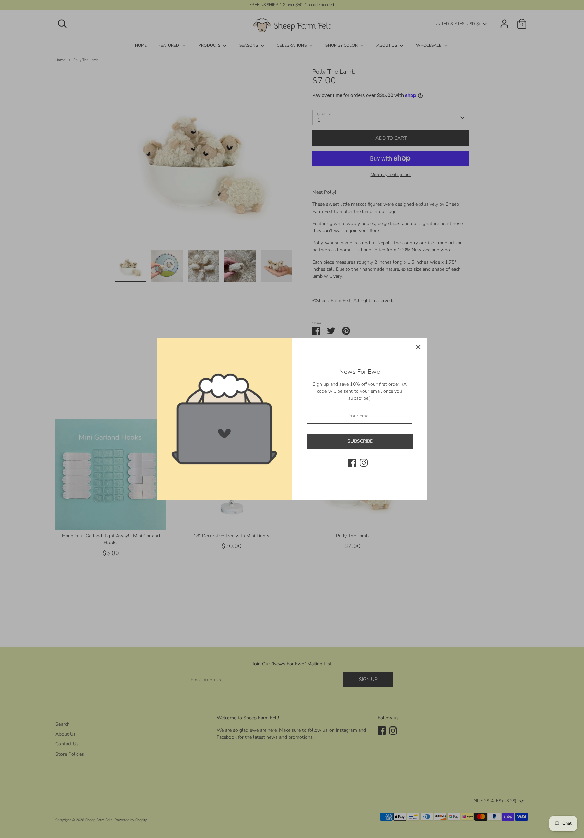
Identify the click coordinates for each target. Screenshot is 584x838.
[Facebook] (352, 463)
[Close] (418, 347)
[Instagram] (364, 463)
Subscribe (360, 441)
